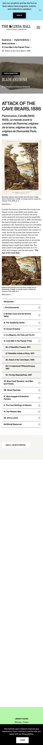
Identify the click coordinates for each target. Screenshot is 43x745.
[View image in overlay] (21, 167)
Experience (6, 40)
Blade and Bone (8, 44)
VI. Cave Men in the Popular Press (15, 47)
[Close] (40, 10)
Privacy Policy (27, 734)
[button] (38, 27)
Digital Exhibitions (21, 40)
